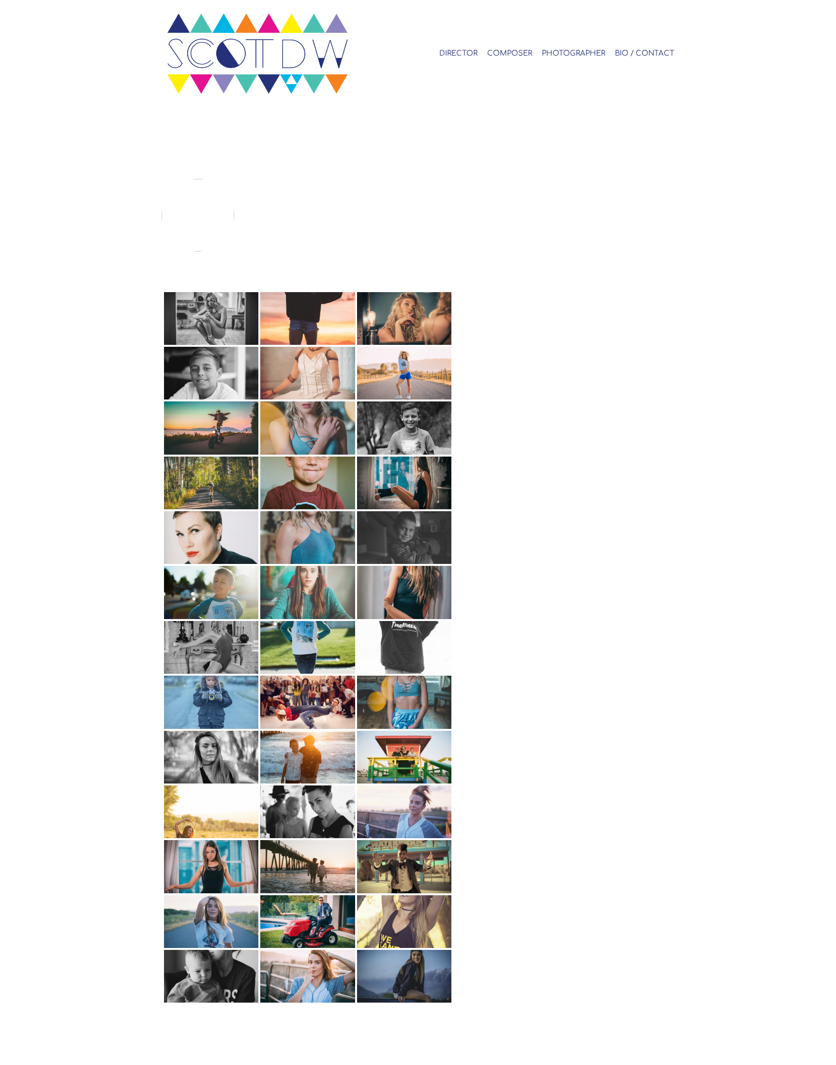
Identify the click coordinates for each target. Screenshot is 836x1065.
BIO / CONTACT (644, 53)
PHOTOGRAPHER (573, 53)
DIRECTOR (458, 53)
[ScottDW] (274, 53)
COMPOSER (509, 53)
